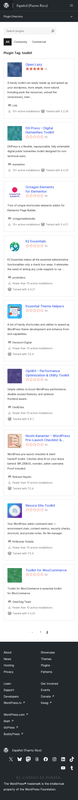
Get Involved (49, 683)
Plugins (45, 665)
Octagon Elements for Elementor (40, 189)
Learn (7, 683)
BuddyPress (13, 734)
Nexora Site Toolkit (40, 505)
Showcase (48, 652)
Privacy (9, 672)
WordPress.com (16, 714)
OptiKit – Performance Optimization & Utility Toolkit (47, 373)
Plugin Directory (13, 16)
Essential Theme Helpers (45, 306)
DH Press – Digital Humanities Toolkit (40, 130)
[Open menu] (72, 5)
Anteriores (32, 632)
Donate (47, 696)
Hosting (9, 665)
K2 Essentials (36, 241)
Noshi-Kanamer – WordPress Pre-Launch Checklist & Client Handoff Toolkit (48, 438)
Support (9, 690)
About (8, 652)
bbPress (11, 727)
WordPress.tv (14, 703)
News (7, 659)
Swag (46, 703)
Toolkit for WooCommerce (46, 570)
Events (45, 690)
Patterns (46, 672)
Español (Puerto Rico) (27, 750)
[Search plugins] (52, 31)
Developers (11, 696)
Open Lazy (34, 64)
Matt (9, 721)
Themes (46, 659)
